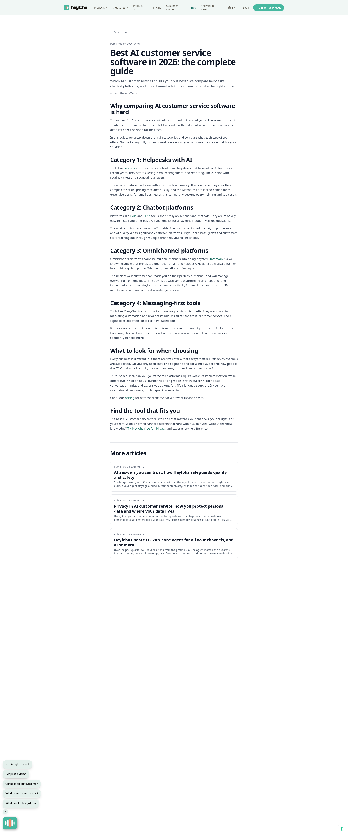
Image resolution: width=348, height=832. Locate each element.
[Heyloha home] (78, 8)
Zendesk (129, 168)
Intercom (216, 259)
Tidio (133, 216)
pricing (129, 398)
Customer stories (172, 7)
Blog (193, 7)
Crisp (146, 216)
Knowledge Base (207, 7)
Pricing (157, 7)
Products (99, 7)
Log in (246, 7)
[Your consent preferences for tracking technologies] (341, 828)
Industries (119, 7)
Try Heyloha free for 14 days (146, 428)
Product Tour (138, 7)
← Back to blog (119, 32)
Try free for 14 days (268, 7)
